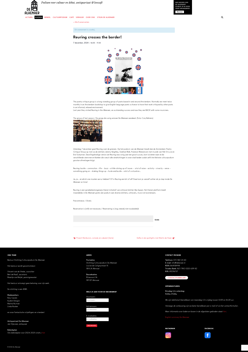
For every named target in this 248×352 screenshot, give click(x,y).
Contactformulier (177, 278)
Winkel (47, 17)
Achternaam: (91, 306)
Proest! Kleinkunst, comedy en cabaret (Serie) (95, 238)
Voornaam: (91, 297)
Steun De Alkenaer (106, 17)
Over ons (90, 17)
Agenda (38, 17)
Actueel (29, 17)
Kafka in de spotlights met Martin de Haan (154, 238)
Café (71, 17)
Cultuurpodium (60, 17)
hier (43, 333)
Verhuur (80, 17)
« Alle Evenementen (81, 22)
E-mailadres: (91, 316)
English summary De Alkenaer (177, 317)
